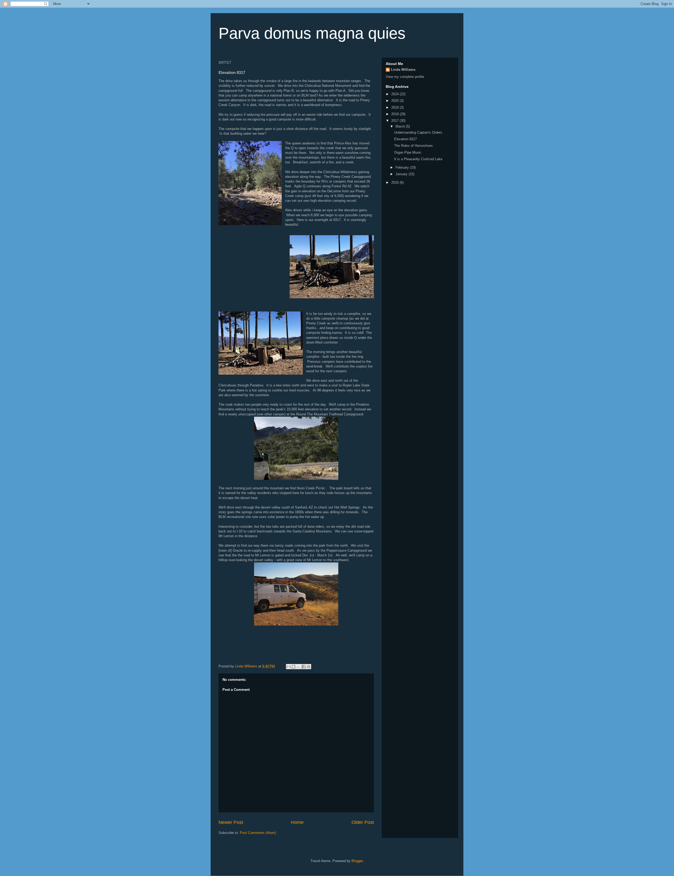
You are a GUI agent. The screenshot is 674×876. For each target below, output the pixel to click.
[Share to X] (298, 666)
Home (297, 822)
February (402, 167)
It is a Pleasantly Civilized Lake (418, 159)
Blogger (357, 861)
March (400, 126)
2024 (395, 94)
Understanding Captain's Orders (418, 132)
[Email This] (288, 666)
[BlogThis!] (293, 666)
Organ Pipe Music (408, 152)
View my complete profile (405, 77)
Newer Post (231, 822)
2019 (395, 107)
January (402, 174)
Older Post (362, 822)
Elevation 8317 (405, 139)
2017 (395, 121)
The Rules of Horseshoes (413, 146)
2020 (395, 101)
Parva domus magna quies (312, 33)
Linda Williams (403, 70)
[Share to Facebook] (303, 666)
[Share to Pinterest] (308, 666)
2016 (395, 182)
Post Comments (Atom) (258, 833)
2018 (395, 114)
